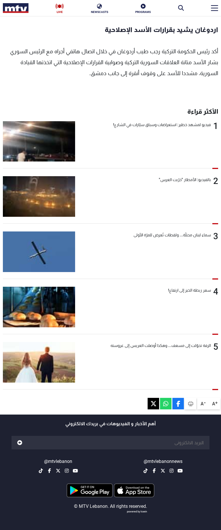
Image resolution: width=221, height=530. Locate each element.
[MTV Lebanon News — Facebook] (154, 470)
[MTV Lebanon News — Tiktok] (145, 470)
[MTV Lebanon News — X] (163, 470)
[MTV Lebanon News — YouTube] (180, 470)
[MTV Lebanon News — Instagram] (171, 470)
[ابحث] (181, 8)
